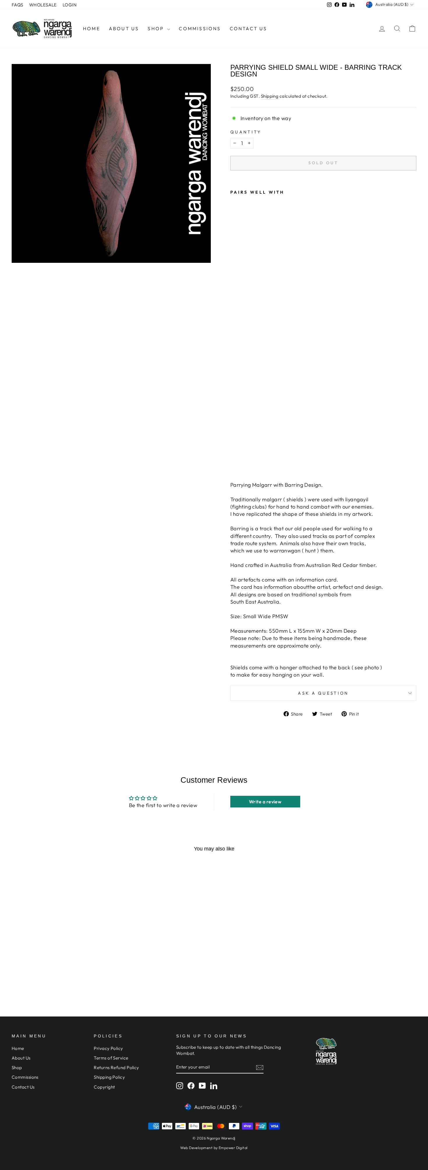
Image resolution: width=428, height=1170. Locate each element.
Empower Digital (233, 1147)
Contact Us (248, 28)
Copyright (104, 1087)
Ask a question (323, 693)
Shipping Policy (109, 1077)
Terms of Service (111, 1058)
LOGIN (70, 5)
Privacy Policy (108, 1048)
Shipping (270, 96)
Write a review (265, 802)
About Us (124, 28)
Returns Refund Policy (116, 1067)
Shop (157, 28)
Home (91, 28)
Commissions (200, 28)
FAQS (17, 5)
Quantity (245, 132)
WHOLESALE (43, 5)
